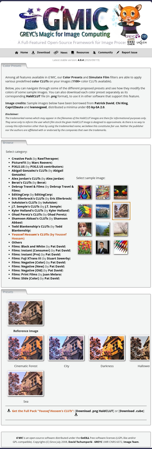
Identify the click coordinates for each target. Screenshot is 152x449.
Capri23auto (14, 107)
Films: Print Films (24, 274)
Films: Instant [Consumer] (31, 250)
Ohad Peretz (57, 214)
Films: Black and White (28, 246)
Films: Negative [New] (28, 266)
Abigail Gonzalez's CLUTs (30, 171)
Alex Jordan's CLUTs (26, 179)
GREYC (98, 442)
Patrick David (104, 103)
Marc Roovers (42, 163)
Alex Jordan (54, 179)
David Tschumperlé (80, 442)
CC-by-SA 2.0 (95, 107)
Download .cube (131, 411)
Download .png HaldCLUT (94, 411)
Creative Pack (22, 159)
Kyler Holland (59, 210)
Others (17, 242)
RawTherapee (48, 159)
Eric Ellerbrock (60, 198)
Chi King (122, 103)
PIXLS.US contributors (46, 167)
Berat (41, 183)
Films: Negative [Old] (27, 270)
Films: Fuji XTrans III (26, 258)
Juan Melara (52, 274)
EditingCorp (20, 194)
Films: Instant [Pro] (26, 254)
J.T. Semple (53, 206)
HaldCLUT (33, 96)
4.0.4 (81, 60)
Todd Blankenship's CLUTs (31, 226)
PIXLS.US (18, 167)
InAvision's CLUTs (24, 202)
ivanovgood (38, 107)
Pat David (58, 246)
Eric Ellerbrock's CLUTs (28, 198)
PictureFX (19, 163)
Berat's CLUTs (22, 183)
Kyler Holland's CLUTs (27, 210)
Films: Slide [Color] (25, 278)
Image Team (131, 442)
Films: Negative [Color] (28, 262)
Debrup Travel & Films (28, 187)
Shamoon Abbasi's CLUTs (30, 218)
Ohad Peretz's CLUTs (27, 214)
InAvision (49, 202)
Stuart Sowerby (58, 258)
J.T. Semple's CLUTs (25, 206)
